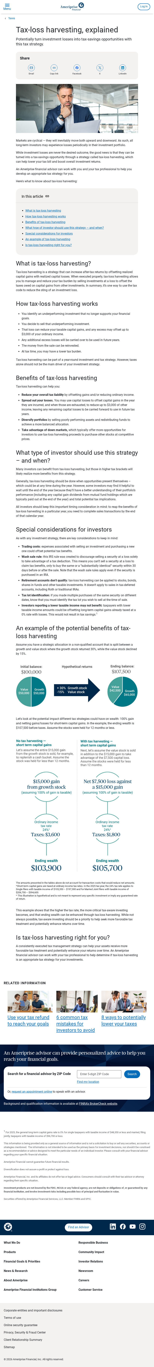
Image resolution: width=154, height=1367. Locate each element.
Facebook (77, 73)
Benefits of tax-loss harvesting (45, 222)
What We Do (12, 1242)
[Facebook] (77, 67)
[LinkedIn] (122, 67)
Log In (144, 6)
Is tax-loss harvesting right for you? (48, 245)
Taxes (11, 18)
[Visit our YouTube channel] (131, 1227)
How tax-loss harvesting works (45, 216)
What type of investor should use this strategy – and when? (64, 228)
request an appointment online (32, 1091)
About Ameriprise (16, 1280)
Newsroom (86, 1271)
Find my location (88, 1082)
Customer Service (91, 1289)
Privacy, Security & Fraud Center (25, 1332)
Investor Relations (91, 1261)
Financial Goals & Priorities (22, 1261)
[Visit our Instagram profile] (140, 1227)
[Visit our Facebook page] (121, 1227)
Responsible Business (93, 1242)
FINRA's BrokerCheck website (98, 1103)
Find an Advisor (78, 1227)
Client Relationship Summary (23, 1340)
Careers (84, 1280)
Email (31, 73)
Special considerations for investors (49, 233)
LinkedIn (123, 73)
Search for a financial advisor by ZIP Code (39, 1074)
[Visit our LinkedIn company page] (111, 1227)
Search (132, 1074)
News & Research (16, 1271)
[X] (100, 67)
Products (10, 1252)
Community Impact (91, 1252)
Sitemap (9, 1347)
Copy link (54, 73)
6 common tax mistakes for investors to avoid (75, 1024)
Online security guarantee (20, 1325)
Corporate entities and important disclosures (33, 1310)
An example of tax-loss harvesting (47, 239)
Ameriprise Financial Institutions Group (30, 1289)
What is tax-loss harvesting (43, 210)
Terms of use (12, 1318)
